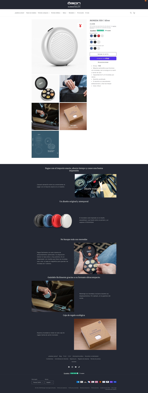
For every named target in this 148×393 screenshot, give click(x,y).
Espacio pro (73, 359)
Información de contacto (110, 389)
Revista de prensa (96, 359)
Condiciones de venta (105, 387)
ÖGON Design (42, 387)
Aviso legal (113, 387)
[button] (131, 13)
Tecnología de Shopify (50, 387)
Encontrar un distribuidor (92, 356)
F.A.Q (64, 356)
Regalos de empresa (83, 359)
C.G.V (69, 356)
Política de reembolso (62, 387)
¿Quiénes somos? (53, 356)
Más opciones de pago (103, 62)
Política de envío (95, 387)
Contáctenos (49, 359)
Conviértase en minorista (61, 359)
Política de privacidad (73, 387)
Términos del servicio (85, 387)
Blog (60, 356)
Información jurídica (78, 356)
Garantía (74, 361)
